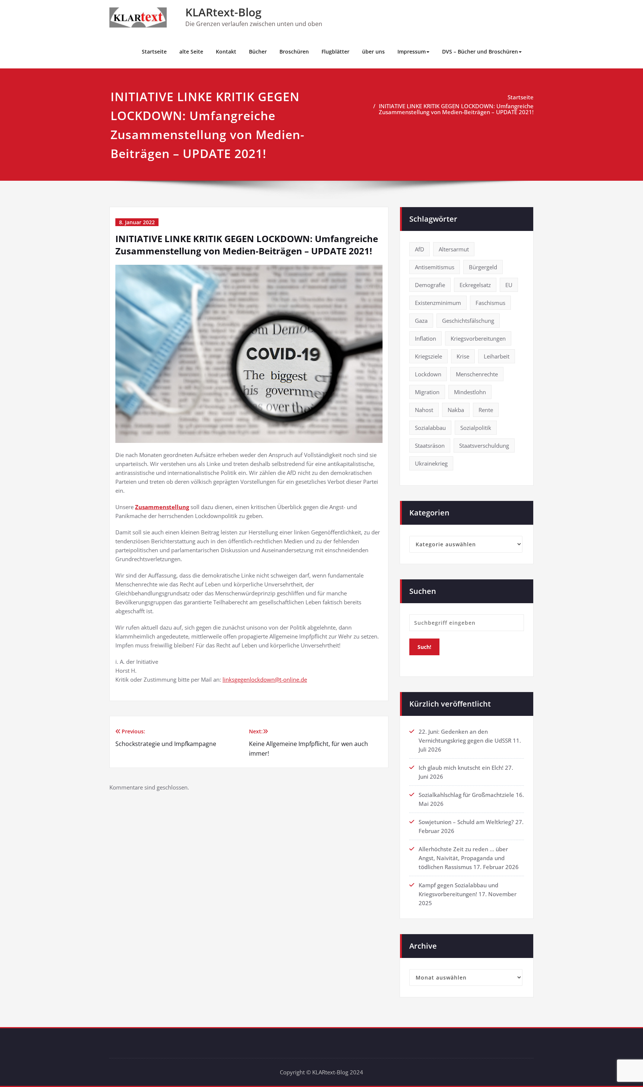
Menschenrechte (477, 374)
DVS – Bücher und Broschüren (480, 51)
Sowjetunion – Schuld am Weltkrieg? (466, 822)
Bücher (258, 51)
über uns (373, 51)
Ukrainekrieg (431, 463)
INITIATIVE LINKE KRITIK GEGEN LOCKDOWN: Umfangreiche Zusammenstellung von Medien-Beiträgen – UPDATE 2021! (456, 109)
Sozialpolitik (475, 427)
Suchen (422, 591)
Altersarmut (454, 249)
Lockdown (428, 374)
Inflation (425, 338)
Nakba (456, 410)
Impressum (411, 51)
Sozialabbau (430, 427)
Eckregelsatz (475, 285)
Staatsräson (430, 445)
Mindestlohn (470, 392)
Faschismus (490, 302)
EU (508, 285)
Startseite (154, 51)
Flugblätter (335, 51)
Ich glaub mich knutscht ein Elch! (461, 767)
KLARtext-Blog (223, 12)
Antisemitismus (434, 267)
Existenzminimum (438, 302)
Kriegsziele (428, 356)
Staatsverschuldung (484, 445)
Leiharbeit (496, 356)
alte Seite (191, 51)
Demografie (430, 285)
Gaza (421, 320)
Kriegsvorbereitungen (478, 338)
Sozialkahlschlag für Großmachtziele (466, 794)
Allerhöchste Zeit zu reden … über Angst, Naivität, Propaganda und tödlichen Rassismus (463, 858)
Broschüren (294, 51)
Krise (463, 356)
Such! (424, 646)
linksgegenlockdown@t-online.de (265, 679)
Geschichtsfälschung (468, 320)
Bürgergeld (483, 267)
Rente (486, 410)
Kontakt (226, 51)
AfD (419, 249)
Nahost (424, 410)
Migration (427, 392)
